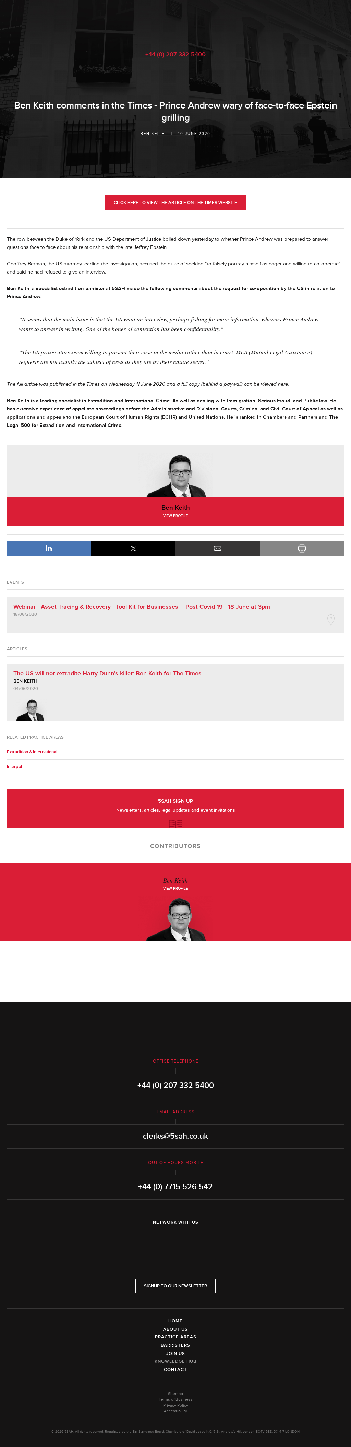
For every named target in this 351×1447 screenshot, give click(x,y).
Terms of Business (176, 1399)
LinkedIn (49, 548)
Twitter (175, 1240)
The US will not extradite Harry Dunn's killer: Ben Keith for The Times (107, 673)
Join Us (175, 1353)
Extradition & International (32, 752)
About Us (175, 1329)
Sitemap (175, 1393)
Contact (175, 1369)
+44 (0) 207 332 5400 (175, 54)
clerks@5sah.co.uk (175, 1136)
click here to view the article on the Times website (175, 202)
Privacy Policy (175, 1405)
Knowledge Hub (175, 1361)
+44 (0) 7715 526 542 (175, 1187)
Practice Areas (175, 1337)
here (283, 384)
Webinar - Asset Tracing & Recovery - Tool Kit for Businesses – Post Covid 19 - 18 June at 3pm (141, 606)
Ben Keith (153, 133)
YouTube (195, 1240)
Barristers (175, 1345)
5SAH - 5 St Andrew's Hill (175, 21)
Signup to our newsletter (175, 1286)
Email (218, 548)
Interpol (14, 767)
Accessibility (175, 1411)
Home (175, 1321)
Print (302, 548)
